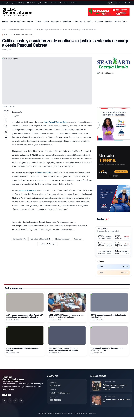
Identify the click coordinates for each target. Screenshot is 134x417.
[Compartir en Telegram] (6, 126)
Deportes (78, 21)
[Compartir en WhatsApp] (6, 132)
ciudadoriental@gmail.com (60, 393)
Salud (117, 21)
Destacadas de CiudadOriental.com (20, 29)
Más (124, 21)
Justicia (46, 21)
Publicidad (54, 3)
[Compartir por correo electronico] (6, 137)
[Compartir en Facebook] (6, 115)
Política (38, 21)
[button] (47, 80)
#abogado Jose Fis (19, 239)
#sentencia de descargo (47, 244)
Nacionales (55, 21)
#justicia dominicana (62, 239)
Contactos (74, 3)
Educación (99, 21)
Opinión (30, 21)
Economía (87, 21)
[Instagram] (125, 2)
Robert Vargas (64, 3)
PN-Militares (67, 21)
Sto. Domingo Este (17, 21)
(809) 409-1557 (55, 386)
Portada (5, 21)
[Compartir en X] (6, 120)
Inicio (4, 29)
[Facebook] (119, 2)
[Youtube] (129, 2)
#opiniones (77, 239)
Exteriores (108, 21)
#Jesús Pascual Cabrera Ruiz (40, 239)
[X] (122, 2)
